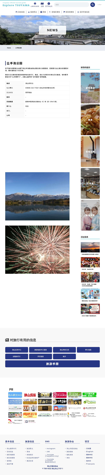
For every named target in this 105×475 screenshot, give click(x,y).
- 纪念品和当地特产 (32, 458)
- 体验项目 (29, 455)
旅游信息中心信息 (40, 349)
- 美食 (27, 452)
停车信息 (88, 349)
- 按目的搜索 (10, 458)
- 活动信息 (9, 452)
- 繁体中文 (89, 458)
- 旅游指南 (69, 452)
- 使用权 (8, 461)
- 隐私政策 (69, 455)
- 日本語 (88, 449)
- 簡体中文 (89, 455)
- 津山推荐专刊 (10, 449)
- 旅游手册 (9, 464)
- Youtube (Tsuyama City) (52, 455)
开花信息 (41, 356)
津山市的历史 (64, 349)
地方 (64, 356)
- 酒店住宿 (29, 461)
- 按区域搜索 (10, 455)
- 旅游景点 (29, 449)
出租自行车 (17, 356)
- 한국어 (88, 461)
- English (89, 452)
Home (9, 48)
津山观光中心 (16, 349)
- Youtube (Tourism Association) (50, 460)
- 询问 (67, 458)
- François (90, 464)
